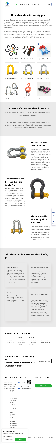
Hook (11, 382)
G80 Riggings (13, 408)
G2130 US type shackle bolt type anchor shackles (34, 78)
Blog (45, 437)
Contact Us (39, 4)
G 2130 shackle (22, 340)
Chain (11, 380)
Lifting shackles (45, 340)
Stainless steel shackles (33, 336)
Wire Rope (12, 388)
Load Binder (13, 400)
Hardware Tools (13, 423)
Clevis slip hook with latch (33, 343)
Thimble (12, 394)
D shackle (9, 340)
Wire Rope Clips (13, 398)
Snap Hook (12, 386)
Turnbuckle (12, 396)
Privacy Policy (51, 437)
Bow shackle (44, 336)
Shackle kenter (10, 342)
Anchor (11, 412)
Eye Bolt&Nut (13, 384)
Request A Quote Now (44, 361)
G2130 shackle (33, 340)
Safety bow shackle (46, 342)
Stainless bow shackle (21, 336)
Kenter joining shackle (21, 343)
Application (30, 4)
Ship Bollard (13, 418)
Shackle (12, 402)
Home (17, 4)
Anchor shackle (10, 336)
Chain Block (13, 410)
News (35, 4)
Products (21, 4)
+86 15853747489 (27, 386)
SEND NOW (43, 386)
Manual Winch (13, 425)
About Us (25, 4)
